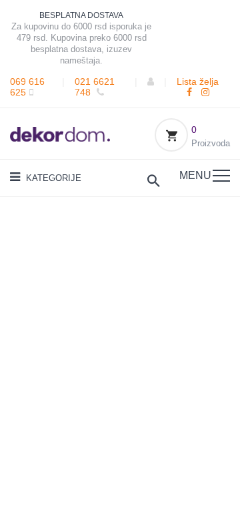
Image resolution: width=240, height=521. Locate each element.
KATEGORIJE (52, 178)
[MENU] (221, 176)
